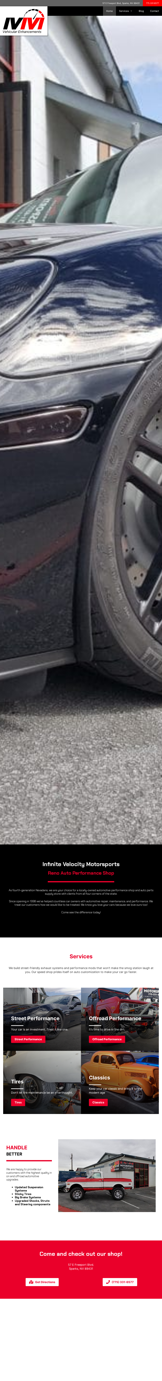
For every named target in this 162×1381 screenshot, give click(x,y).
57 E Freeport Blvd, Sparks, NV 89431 (121, 3)
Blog (141, 10)
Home (109, 10)
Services (124, 10)
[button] (28, 1039)
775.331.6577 (152, 3)
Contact (154, 10)
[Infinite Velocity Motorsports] (23, 20)
